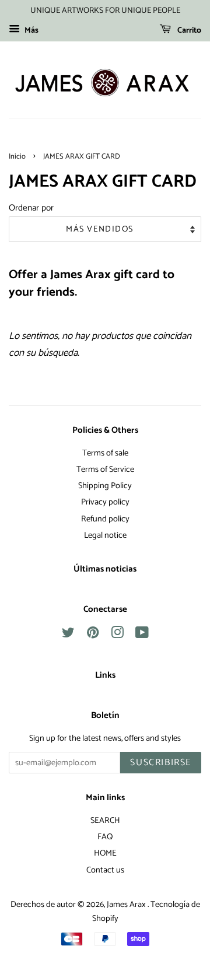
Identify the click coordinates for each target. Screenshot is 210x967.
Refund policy (105, 519)
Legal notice (105, 535)
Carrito (188, 30)
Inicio (17, 156)
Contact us (105, 870)
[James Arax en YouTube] (142, 635)
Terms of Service (105, 470)
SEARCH (105, 821)
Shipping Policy (105, 486)
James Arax (127, 905)
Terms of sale (105, 453)
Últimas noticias (105, 569)
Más (30, 30)
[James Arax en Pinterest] (92, 635)
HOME (105, 853)
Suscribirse (160, 762)
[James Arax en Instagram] (117, 635)
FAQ (105, 837)
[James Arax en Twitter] (68, 635)
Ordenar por (31, 208)
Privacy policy (105, 502)
